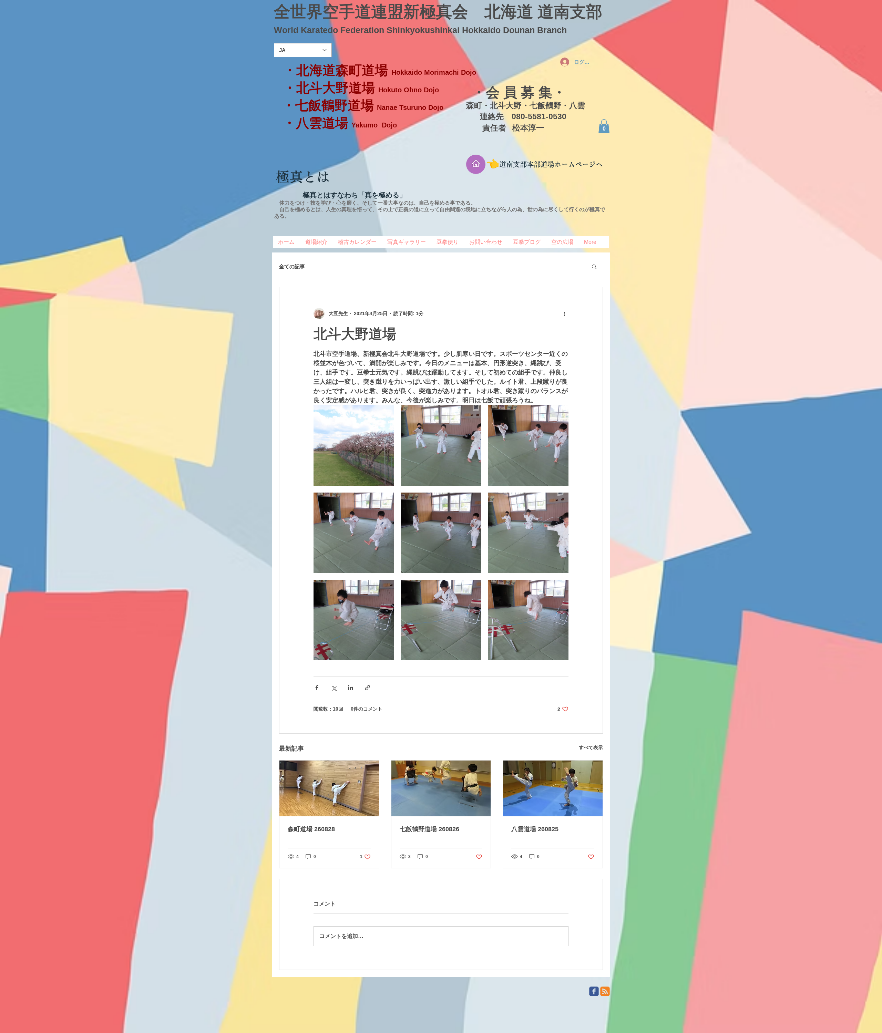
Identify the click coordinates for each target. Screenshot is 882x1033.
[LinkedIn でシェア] (350, 687)
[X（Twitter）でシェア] (333, 687)
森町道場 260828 (311, 829)
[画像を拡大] (354, 445)
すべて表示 (591, 747)
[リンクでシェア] (367, 687)
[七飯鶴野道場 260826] (441, 788)
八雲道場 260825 (534, 829)
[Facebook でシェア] (317, 687)
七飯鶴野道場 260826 (429, 829)
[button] (604, 126)
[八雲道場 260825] (553, 788)
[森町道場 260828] (329, 788)
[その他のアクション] (564, 313)
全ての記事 (292, 266)
